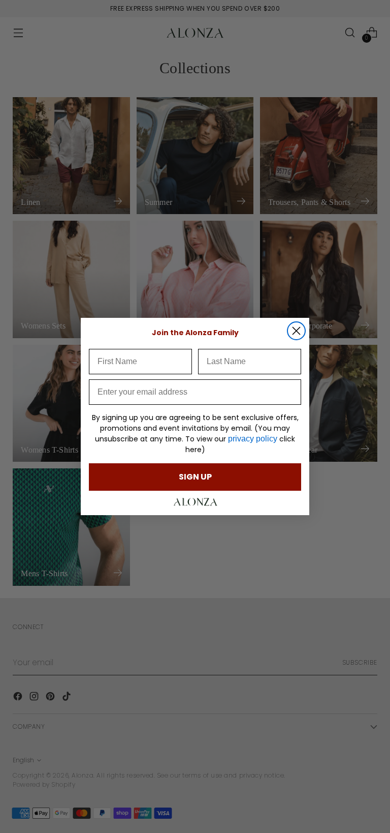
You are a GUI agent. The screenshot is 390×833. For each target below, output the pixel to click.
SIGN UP (195, 477)
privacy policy (252, 438)
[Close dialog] (296, 331)
